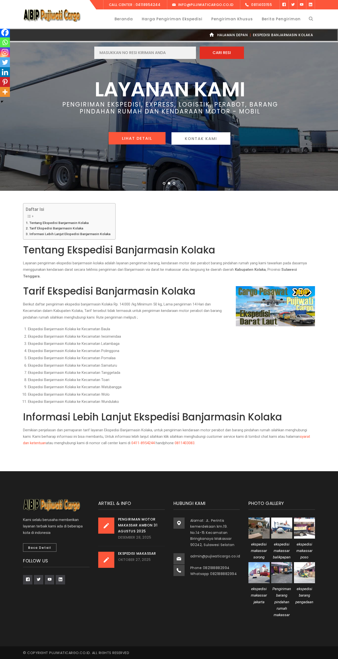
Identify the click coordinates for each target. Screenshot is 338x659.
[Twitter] (293, 4)
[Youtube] (301, 4)
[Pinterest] (5, 82)
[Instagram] (5, 52)
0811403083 (184, 443)
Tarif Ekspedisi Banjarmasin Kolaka (56, 228)
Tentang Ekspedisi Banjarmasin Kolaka (59, 223)
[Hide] (2, 102)
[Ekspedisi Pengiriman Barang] (51, 15)
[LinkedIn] (310, 4)
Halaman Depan (232, 34)
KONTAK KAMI (201, 138)
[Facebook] (284, 4)
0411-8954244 (143, 443)
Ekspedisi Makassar (137, 553)
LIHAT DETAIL (137, 138)
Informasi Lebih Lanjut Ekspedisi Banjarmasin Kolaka (69, 234)
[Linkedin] (5, 72)
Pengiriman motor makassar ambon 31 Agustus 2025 (138, 525)
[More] (5, 92)
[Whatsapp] (5, 42)
